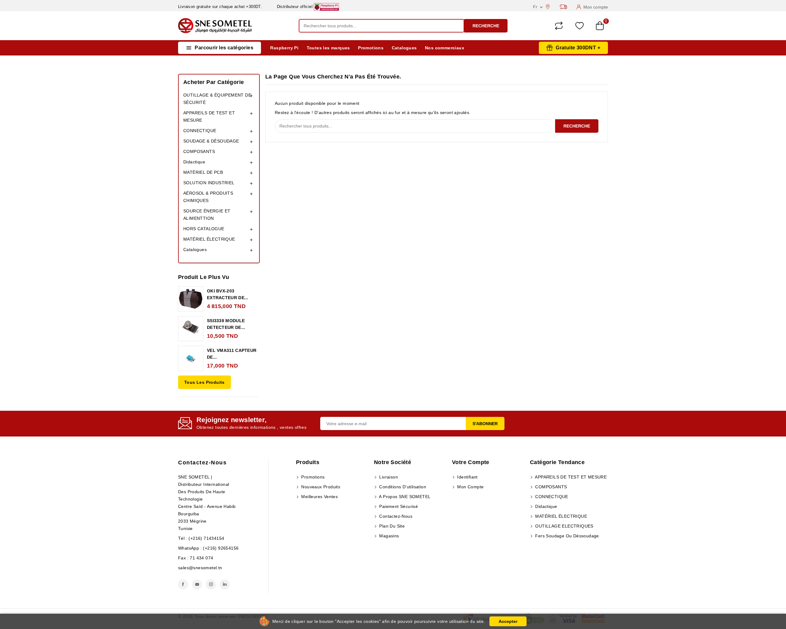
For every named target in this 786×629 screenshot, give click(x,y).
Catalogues (404, 47)
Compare (558, 26)
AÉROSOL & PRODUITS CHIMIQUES (208, 197)
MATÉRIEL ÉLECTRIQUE (209, 239)
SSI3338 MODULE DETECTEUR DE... (226, 324)
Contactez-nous (202, 462)
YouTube (197, 584)
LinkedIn (225, 584)
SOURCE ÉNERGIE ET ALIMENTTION (207, 214)
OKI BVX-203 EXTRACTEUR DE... (227, 294)
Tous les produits (204, 382)
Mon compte (470, 486)
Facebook (183, 584)
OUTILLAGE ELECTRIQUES (563, 526)
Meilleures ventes (319, 496)
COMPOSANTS (199, 151)
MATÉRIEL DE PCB (203, 172)
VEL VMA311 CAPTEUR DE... (231, 354)
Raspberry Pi (284, 47)
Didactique (194, 161)
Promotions (370, 47)
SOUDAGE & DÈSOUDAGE (211, 141)
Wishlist (579, 26)
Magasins (388, 535)
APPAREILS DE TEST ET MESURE (209, 116)
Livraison (388, 477)
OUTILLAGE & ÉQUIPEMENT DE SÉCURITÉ (217, 99)
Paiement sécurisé (398, 506)
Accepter (508, 621)
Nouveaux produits (320, 486)
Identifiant (467, 477)
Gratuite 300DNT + (578, 47)
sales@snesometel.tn (200, 567)
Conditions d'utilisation (402, 486)
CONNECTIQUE (199, 130)
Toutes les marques (328, 47)
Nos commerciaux (444, 47)
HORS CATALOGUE (203, 228)
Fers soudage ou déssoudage (566, 535)
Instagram (211, 584)
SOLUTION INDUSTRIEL (209, 182)
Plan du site (391, 526)
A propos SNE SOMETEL (404, 496)
